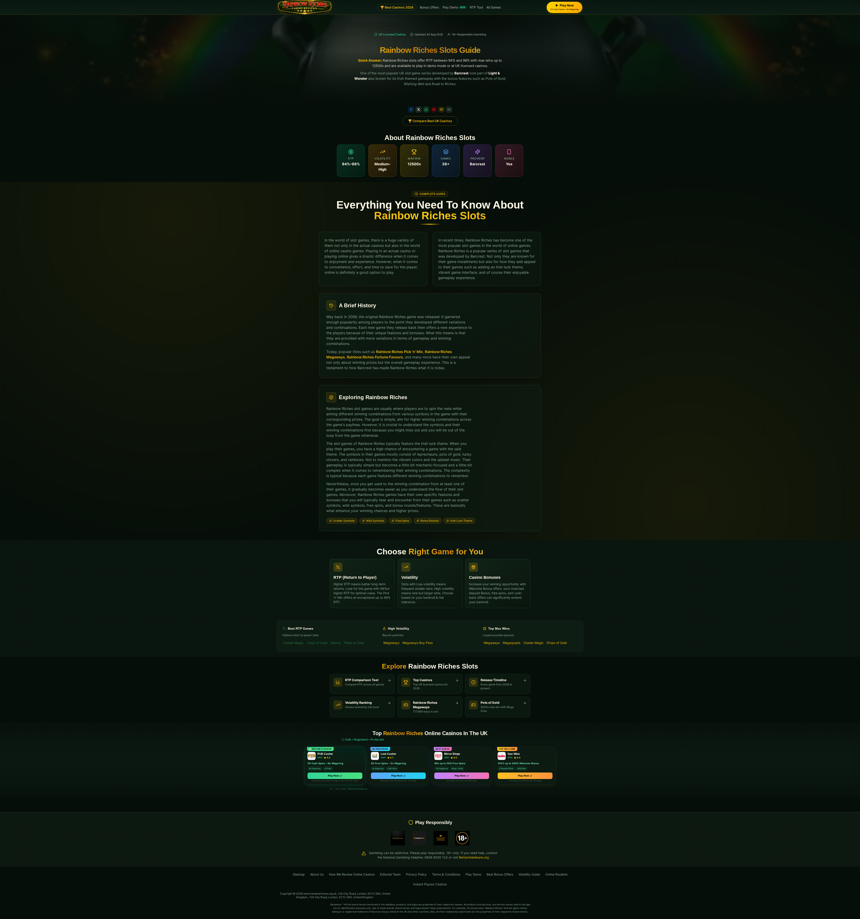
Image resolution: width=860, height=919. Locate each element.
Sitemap (299, 874)
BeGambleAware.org (357, 789)
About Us (317, 874)
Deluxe (336, 643)
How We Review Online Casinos (352, 874)
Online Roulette (556, 874)
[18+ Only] (462, 838)
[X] (418, 109)
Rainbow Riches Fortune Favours (375, 357)
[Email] (441, 109)
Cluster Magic (293, 643)
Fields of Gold (354, 643)
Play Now (333, 775)
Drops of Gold (557, 643)
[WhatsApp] (426, 109)
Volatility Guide (529, 874)
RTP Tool (476, 7)
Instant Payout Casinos (430, 884)
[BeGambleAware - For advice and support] (398, 838)
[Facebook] (411, 109)
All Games (493, 7)
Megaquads (511, 643)
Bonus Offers (429, 7)
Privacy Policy (416, 874)
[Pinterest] (434, 109)
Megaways (391, 643)
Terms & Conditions (446, 874)
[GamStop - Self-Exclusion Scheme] (419, 838)
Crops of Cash (317, 643)
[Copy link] (449, 109)
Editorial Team (390, 874)
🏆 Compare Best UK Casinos (430, 121)
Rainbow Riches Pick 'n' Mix (399, 351)
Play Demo (454, 7)
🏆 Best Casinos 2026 (396, 7)
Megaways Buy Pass (417, 643)
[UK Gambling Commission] (441, 838)
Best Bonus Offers (500, 874)
